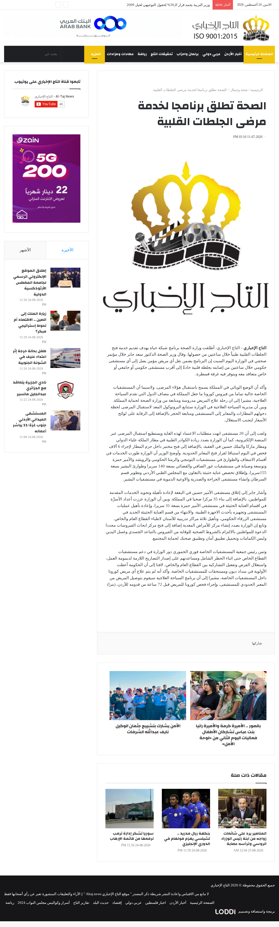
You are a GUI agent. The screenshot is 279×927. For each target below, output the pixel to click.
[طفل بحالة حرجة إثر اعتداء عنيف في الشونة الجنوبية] (65, 358)
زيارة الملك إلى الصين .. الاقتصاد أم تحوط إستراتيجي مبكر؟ (30, 322)
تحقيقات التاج (162, 54)
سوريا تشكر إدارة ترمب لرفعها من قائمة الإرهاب (132, 836)
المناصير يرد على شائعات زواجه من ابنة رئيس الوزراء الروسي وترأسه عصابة (243, 838)
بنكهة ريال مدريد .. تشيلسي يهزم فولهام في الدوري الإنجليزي (187, 838)
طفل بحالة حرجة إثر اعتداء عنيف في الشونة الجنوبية (29, 357)
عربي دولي (211, 54)
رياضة (142, 54)
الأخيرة (67, 250)
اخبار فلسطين (155, 903)
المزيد (96, 54)
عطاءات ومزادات (120, 54)
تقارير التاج (81, 903)
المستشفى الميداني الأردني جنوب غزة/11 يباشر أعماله (29, 422)
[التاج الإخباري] (232, 28)
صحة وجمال (239, 90)
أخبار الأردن (233, 54)
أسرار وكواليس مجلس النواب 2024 (44, 903)
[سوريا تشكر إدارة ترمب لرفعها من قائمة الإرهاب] (129, 808)
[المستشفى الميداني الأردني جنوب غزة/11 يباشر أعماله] (65, 420)
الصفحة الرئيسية (259, 54)
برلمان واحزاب (188, 54)
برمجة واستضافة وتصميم (256, 911)
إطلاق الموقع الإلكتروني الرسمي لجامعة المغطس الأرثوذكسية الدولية (29, 282)
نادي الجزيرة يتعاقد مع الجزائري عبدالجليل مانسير (29, 388)
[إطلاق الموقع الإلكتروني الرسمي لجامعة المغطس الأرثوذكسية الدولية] (65, 278)
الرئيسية (257, 90)
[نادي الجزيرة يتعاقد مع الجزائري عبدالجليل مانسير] (65, 389)
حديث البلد (101, 903)
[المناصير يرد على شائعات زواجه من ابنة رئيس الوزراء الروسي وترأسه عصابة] (242, 808)
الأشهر (25, 250)
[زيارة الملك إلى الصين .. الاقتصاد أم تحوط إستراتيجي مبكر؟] (65, 321)
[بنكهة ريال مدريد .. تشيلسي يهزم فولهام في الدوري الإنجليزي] (186, 808)
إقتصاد (117, 903)
